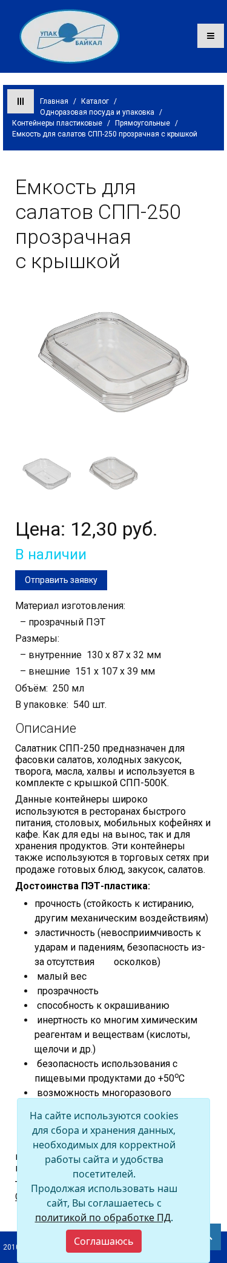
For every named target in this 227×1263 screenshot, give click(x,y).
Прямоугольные (142, 123)
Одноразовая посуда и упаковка (97, 112)
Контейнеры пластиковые (57, 123)
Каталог (95, 101)
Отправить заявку (61, 580)
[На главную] (69, 35)
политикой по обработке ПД (103, 1217)
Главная (54, 101)
